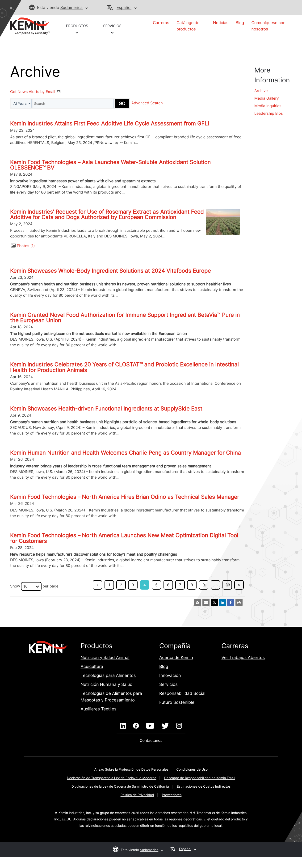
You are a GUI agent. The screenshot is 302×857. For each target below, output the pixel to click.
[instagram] (179, 726)
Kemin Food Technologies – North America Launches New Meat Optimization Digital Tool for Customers (124, 538)
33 (227, 585)
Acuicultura (92, 666)
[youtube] (150, 726)
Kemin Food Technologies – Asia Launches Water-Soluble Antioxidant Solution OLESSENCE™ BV (110, 165)
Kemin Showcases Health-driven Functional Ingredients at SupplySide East (106, 408)
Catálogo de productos (188, 26)
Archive (261, 90)
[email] (206, 602)
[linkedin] (123, 726)
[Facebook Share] (230, 602)
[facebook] (136, 726)
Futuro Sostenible (176, 702)
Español (124, 7)
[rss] (197, 602)
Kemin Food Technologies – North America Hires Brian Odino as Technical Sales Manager (124, 497)
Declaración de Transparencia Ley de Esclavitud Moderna (111, 778)
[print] (239, 602)
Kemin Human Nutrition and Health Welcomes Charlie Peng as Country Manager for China (125, 452)
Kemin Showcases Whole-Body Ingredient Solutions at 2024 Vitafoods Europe (110, 270)
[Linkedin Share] (222, 602)
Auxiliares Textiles (99, 709)
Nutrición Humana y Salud (107, 684)
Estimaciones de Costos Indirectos (204, 787)
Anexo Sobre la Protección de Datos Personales (131, 770)
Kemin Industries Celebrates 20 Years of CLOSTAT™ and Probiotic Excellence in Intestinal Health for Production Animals (124, 367)
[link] (30, 25)
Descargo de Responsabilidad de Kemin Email (199, 778)
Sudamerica (71, 7)
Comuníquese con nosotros (268, 26)
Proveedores (171, 795)
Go (122, 103)
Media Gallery (266, 98)
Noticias (220, 23)
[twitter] (165, 726)
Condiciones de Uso (192, 770)
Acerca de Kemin (176, 657)
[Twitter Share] (214, 602)
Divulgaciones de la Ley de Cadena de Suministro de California (120, 787)
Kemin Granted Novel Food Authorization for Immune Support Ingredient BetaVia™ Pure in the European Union (125, 318)
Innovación (170, 675)
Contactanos (151, 740)
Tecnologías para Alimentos (108, 675)
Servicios (168, 684)
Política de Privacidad (137, 795)
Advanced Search (147, 103)
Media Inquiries (267, 105)
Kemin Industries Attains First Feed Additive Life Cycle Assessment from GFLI (109, 123)
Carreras (161, 23)
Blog (240, 23)
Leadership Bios (268, 113)
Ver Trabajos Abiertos (243, 657)
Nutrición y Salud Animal (105, 657)
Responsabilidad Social (182, 693)
